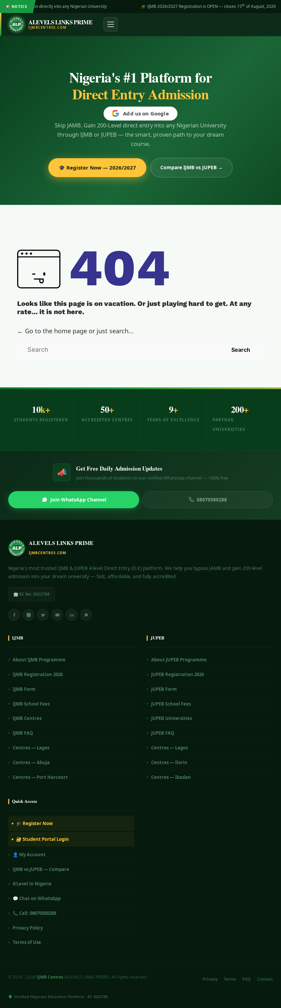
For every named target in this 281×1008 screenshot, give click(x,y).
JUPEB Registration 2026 (177, 674)
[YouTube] (57, 615)
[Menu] (110, 24)
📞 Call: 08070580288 (34, 913)
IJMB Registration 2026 (38, 674)
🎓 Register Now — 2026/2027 (97, 167)
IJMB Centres (27, 718)
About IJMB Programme (39, 660)
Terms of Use (27, 942)
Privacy (210, 979)
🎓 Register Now (34, 823)
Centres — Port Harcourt (40, 777)
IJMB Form (24, 689)
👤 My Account (29, 854)
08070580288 (212, 500)
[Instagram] (28, 615)
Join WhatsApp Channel (78, 499)
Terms (230, 979)
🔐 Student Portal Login (42, 839)
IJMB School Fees (31, 704)
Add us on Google (146, 113)
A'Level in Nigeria (32, 884)
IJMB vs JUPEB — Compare (41, 869)
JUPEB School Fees (171, 704)
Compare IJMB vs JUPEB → (191, 167)
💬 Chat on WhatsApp (37, 898)
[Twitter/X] (43, 615)
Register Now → (259, 6)
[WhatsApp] (86, 615)
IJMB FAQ (23, 733)
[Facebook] (14, 615)
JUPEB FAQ (162, 733)
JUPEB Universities (171, 718)
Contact (265, 979)
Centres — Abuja (31, 762)
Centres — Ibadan (171, 777)
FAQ (246, 979)
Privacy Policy (28, 928)
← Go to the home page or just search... (75, 331)
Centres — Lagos (31, 748)
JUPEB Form (164, 689)
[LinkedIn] (71, 615)
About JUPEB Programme (179, 660)
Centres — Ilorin (169, 762)
